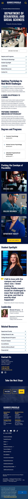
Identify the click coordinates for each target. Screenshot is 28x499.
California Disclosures (8, 469)
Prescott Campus (6, 340)
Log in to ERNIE (8, 433)
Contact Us (4, 72)
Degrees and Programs (7, 56)
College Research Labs (7, 334)
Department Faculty (6, 331)
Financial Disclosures (8, 460)
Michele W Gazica (15, 310)
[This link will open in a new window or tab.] (4, 430)
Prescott (5, 86)
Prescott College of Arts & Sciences (11, 8)
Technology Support (13, 481)
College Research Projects (8, 337)
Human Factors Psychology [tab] (14, 145)
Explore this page (13, 50)
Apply (21, 391)
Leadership (4, 66)
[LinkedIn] (2, 372)
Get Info (7, 391)
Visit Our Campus (14, 240)
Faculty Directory (7, 439)
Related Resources (6, 69)
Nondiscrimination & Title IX (15, 478)
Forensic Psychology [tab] (12, 137)
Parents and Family (8, 436)
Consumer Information (8, 457)
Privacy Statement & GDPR (8, 480)
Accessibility (5, 478)
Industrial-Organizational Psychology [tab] (13, 154)
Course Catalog (7, 449)
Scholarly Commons (8, 446)
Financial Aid (4, 350)
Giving (5, 444)
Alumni (5, 441)
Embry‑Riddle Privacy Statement (10, 496)
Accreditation (5, 344)
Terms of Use (18, 480)
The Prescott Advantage (7, 59)
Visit (14, 391)
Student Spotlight (6, 62)
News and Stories (7, 451)
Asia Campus (18, 419)
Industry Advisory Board (7, 347)
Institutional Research (8, 463)
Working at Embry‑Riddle (9, 466)
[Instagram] (5, 372)
